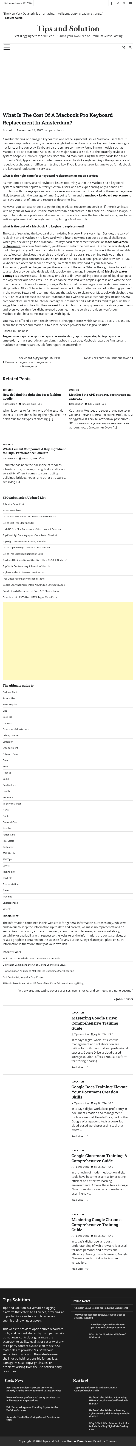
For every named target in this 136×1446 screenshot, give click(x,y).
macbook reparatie (69, 340)
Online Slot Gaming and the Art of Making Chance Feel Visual (34, 964)
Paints (6, 816)
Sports (6, 865)
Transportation (11, 884)
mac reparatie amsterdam (37, 340)
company (8, 723)
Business (22, 331)
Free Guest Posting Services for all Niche (23, 578)
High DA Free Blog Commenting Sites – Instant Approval (32, 529)
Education (8, 741)
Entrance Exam (10, 754)
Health (6, 791)
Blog (5, 710)
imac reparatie (23, 336)
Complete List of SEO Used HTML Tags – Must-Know (30, 597)
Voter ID (7, 908)
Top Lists (7, 878)
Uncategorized (10, 902)
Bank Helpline (10, 704)
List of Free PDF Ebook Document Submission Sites (29, 516)
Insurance (8, 797)
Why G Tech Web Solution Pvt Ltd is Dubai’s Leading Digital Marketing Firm (109, 1426)
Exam (5, 766)
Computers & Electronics (16, 729)
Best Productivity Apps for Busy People (23, 977)
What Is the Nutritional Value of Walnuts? (107, 1336)
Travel (6, 890)
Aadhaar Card (10, 692)
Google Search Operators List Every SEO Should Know (31, 591)
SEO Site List (9, 853)
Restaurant (8, 847)
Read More (77, 1067)
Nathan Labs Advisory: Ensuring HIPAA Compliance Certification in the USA (109, 1400)
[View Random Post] (123, 47)
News (5, 809)
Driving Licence (10, 735)
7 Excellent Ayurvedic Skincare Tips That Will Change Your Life (107, 1326)
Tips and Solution (68, 28)
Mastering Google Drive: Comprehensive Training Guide (95, 1023)
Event (6, 760)
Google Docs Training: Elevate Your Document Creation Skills (100, 1092)
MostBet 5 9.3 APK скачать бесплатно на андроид (100, 396)
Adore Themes (107, 1441)
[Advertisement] (68, 77)
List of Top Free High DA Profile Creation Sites (26, 547)
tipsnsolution (56, 130)
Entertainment (10, 747)
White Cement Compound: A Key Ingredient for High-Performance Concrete (34, 451)
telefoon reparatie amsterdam (61, 345)
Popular (7, 828)
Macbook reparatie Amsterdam (104, 340)
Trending (7, 896)
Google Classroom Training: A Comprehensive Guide (99, 1158)
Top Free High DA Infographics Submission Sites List (30, 535)
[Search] (130, 47)
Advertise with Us (12, 510)
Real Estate (8, 840)
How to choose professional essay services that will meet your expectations (33, 1399)
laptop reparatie (86, 336)
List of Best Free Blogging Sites (18, 522)
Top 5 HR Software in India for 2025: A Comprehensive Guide (95, 1389)
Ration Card (9, 834)
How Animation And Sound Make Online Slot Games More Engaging (38, 970)
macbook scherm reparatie (21, 345)
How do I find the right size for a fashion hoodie (32, 396)
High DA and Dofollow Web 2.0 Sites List (23, 572)
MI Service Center (12, 803)
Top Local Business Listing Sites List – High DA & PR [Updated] (35, 560)
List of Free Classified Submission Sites (23, 553)
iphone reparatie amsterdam (53, 336)
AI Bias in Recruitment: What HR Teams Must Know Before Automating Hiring (43, 983)
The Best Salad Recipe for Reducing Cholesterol (101, 1307)
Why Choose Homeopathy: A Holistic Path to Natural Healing (99, 1316)
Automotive (9, 698)
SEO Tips (7, 859)
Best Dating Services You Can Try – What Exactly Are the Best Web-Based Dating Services (33, 1389)
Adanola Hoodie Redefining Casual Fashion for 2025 (33, 1419)
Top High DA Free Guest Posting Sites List (24, 541)
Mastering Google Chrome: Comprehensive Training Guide (96, 1224)
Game (6, 778)
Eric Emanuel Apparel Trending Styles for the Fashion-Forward (32, 1409)
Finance (7, 772)
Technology (9, 871)
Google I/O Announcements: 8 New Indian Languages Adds (34, 584)
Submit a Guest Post (13, 504)
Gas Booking (9, 785)
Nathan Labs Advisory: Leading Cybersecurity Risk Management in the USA (109, 1413)
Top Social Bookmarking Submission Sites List (26, 566)
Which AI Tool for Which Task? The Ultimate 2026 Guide (31, 958)
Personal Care (10, 822)
